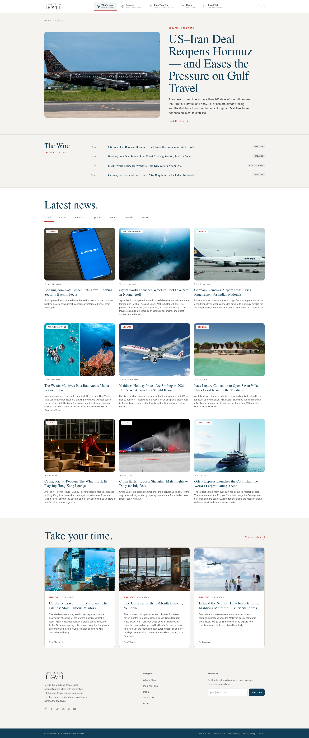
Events (113, 217)
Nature (145, 217)
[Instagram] (45, 708)
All (49, 217)
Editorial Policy (233, 733)
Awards (129, 217)
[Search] (261, 6)
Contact (261, 733)
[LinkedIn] (63, 708)
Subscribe (257, 692)
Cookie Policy (219, 733)
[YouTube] (74, 708)
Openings (79, 217)
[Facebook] (51, 708)
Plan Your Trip (150, 685)
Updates (97, 217)
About (146, 703)
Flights (62, 217)
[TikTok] (57, 708)
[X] (69, 709)
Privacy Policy (249, 733)
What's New (149, 680)
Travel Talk (148, 697)
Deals (146, 691)
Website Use (204, 733)
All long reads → (253, 536)
